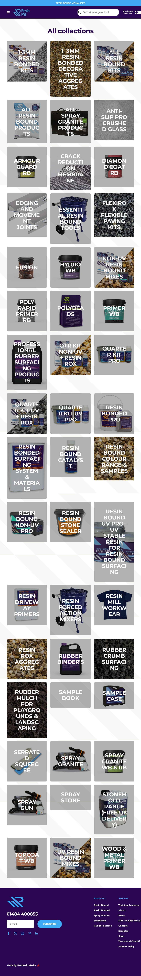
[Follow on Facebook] (8, 933)
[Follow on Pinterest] (29, 933)
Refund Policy (126, 946)
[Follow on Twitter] (15, 933)
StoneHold (100, 920)
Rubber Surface (103, 925)
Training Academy (128, 905)
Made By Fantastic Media (21, 965)
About (121, 910)
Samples (123, 931)
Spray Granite (101, 915)
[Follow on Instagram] (22, 933)
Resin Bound (101, 905)
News (121, 915)
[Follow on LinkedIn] (36, 933)
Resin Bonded (102, 910)
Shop (121, 936)
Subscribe (49, 924)
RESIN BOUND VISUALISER (70, 3)
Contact (123, 925)
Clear (115, 12)
